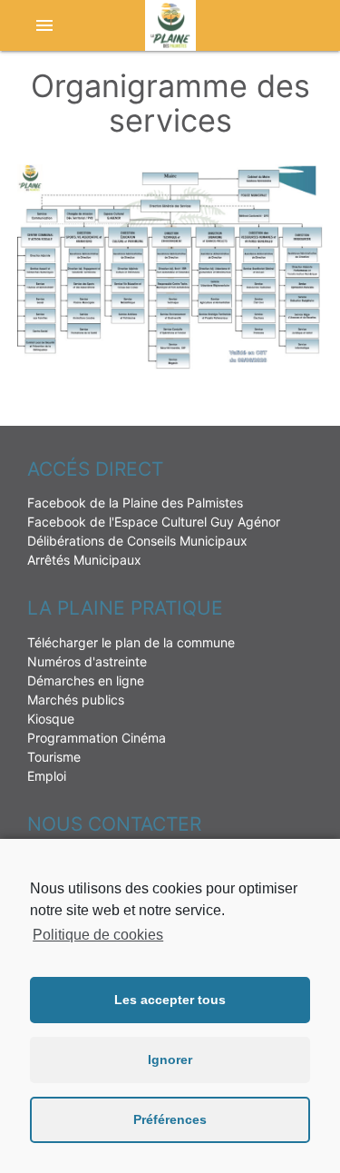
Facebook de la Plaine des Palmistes (135, 502)
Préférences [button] (170, 1119)
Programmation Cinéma (96, 737)
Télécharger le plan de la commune (131, 642)
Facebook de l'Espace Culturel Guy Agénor (153, 521)
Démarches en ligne (85, 680)
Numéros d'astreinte (87, 661)
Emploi (46, 776)
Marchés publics (75, 699)
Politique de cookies (98, 934)
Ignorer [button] (170, 1059)
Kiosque (50, 718)
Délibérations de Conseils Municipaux (137, 540)
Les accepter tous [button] (170, 999)
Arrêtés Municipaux (84, 559)
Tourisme (54, 756)
